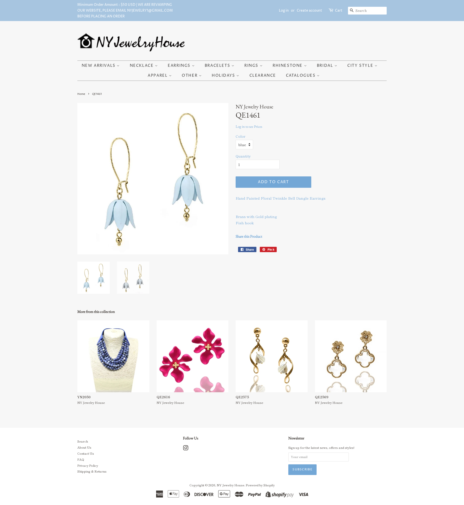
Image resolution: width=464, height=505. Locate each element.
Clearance (262, 75)
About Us (84, 447)
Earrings (180, 65)
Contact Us (85, 453)
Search (82, 441)
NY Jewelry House (230, 485)
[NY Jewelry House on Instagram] (185, 448)
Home (81, 94)
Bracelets (218, 65)
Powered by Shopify (260, 485)
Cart (338, 10)
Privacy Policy (87, 465)
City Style (361, 65)
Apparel (158, 75)
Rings (252, 65)
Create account (309, 10)
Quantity (243, 155)
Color (241, 136)
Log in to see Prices (249, 126)
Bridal (325, 65)
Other (190, 75)
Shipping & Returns (92, 471)
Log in (284, 10)
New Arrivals (99, 65)
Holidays (224, 75)
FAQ (80, 459)
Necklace (142, 65)
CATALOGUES (301, 75)
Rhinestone (288, 65)
